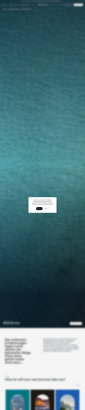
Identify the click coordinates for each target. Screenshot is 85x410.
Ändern (46, 208)
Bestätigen (39, 208)
